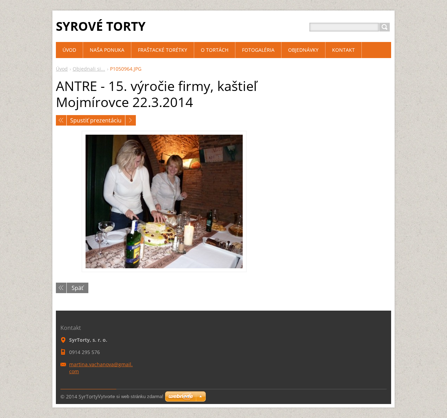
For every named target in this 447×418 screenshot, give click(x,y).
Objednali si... (89, 68)
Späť (77, 288)
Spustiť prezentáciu (96, 120)
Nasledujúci (130, 120)
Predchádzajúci (61, 120)
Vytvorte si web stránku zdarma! (130, 396)
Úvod (62, 68)
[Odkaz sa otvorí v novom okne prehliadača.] (164, 201)
